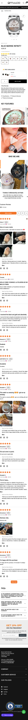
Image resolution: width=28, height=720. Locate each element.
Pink (18, 59)
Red (10, 59)
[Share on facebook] (1, 268)
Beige (7, 62)
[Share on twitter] (4, 268)
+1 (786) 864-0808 (10, 662)
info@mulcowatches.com (9, 661)
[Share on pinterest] (7, 268)
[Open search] (18, 213)
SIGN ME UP (23, 635)
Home (2, 10)
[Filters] (22, 213)
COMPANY (4, 669)
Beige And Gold (3, 62)
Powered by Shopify (21, 711)
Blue (7, 59)
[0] (26, 3)
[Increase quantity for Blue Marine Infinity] (7, 81)
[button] (5, 54)
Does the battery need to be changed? (10, 610)
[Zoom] (23, 15)
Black (25, 59)
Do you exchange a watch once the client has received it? (11, 615)
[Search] (23, 3)
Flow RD (12, 72)
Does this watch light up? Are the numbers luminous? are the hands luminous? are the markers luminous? (11, 603)
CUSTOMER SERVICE (8, 675)
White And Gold (3, 59)
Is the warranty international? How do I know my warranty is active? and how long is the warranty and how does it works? (12, 595)
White (14, 59)
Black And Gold (21, 59)
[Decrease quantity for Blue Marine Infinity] (2, 81)
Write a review (8, 213)
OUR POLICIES (6, 680)
